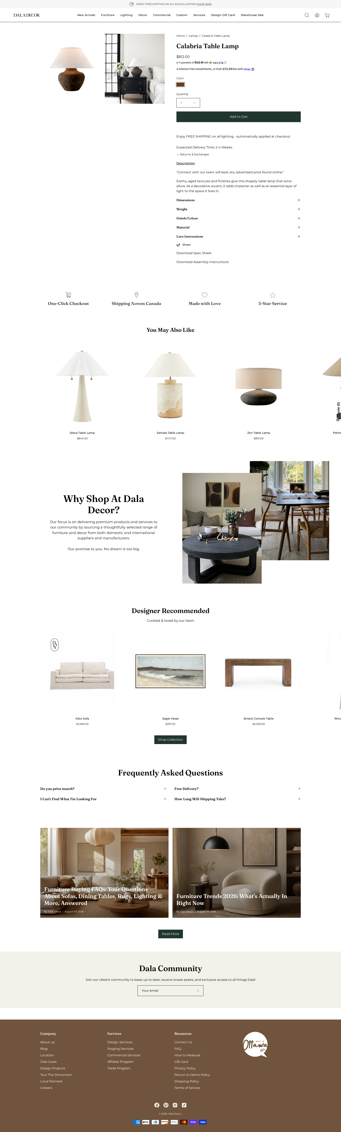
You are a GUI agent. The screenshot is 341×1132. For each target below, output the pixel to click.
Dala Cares (48, 1062)
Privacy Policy (185, 1068)
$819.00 (259, 438)
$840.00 (82, 438)
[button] (238, 62)
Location (47, 1055)
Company (48, 1033)
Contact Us (183, 1042)
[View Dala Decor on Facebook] (157, 1105)
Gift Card (181, 1062)
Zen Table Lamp (258, 433)
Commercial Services (123, 1055)
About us (47, 1042)
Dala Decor (175, 1113)
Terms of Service (187, 1088)
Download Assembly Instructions (202, 262)
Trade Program (118, 1068)
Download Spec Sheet (194, 253)
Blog (44, 1049)
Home (180, 36)
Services (114, 1033)
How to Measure (187, 1055)
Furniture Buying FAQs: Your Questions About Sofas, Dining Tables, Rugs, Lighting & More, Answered (103, 896)
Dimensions (185, 200)
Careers (46, 1088)
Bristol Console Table (259, 718)
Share (186, 244)
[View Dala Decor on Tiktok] (184, 1105)
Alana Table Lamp (82, 433)
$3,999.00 (82, 724)
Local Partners (51, 1081)
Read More (170, 934)
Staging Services (120, 1049)
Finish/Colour (187, 218)
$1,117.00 (170, 438)
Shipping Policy (186, 1081)
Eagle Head (170, 718)
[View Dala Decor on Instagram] (175, 1105)
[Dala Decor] (26, 15)
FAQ (177, 1049)
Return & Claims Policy (192, 1075)
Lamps (193, 36)
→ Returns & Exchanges (192, 154)
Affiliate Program (120, 1062)
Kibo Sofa (82, 718)
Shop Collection (170, 739)
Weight (181, 209)
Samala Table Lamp (170, 433)
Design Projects (52, 1068)
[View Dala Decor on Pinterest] (166, 1105)
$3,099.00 (258, 724)
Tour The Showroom (56, 1075)
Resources (183, 1033)
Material (182, 227)
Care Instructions (189, 236)
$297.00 (170, 724)
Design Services (119, 1042)
